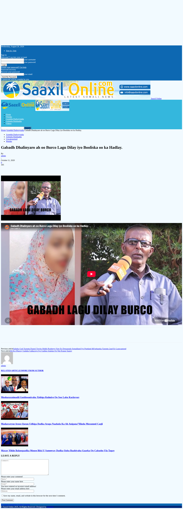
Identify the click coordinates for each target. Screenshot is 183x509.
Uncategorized (11, 139)
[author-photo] (7, 363)
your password (30, 62)
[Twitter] (14, 168)
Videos (8, 123)
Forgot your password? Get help (13, 67)
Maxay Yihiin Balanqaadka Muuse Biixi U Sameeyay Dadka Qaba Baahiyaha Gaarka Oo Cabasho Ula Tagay (58, 450)
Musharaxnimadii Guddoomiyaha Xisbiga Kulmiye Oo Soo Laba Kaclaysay (40, 397)
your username (30, 60)
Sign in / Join (11, 51)
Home (8, 114)
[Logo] (18, 110)
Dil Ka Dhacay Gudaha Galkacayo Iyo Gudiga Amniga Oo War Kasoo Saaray (41, 351)
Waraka (9, 117)
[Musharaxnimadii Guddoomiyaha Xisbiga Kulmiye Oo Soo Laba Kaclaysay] (14, 392)
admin (3, 156)
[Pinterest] (23, 168)
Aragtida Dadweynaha (15, 119)
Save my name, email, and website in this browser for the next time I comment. (34, 496)
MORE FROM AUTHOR (33, 370)
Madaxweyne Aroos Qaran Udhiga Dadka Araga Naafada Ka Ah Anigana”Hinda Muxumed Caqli (52, 424)
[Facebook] (5, 168)
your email (28, 74)
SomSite (50, 507)
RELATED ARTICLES (11, 370)
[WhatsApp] (32, 168)
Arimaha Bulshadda (14, 121)
